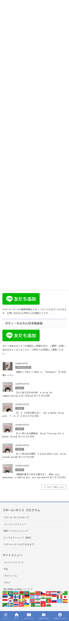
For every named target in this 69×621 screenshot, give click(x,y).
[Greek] (32, 596)
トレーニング (29, 618)
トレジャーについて (14, 562)
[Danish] (49, 592)
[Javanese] (5, 600)
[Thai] (16, 604)
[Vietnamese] (43, 604)
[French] (21, 596)
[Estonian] (5, 596)
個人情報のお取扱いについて (18, 589)
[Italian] (59, 596)
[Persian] (38, 600)
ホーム (16, 618)
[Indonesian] (54, 596)
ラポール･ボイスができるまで (19, 544)
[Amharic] (5, 592)
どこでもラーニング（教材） (18, 537)
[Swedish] (10, 604)
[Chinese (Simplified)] (38, 592)
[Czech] (43, 592)
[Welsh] (49, 604)
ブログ (19, 388)
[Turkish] (21, 604)
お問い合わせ (43, 618)
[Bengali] (27, 592)
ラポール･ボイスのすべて (16, 517)
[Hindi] (43, 596)
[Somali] (59, 600)
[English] (59, 592)
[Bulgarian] (32, 592)
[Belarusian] (21, 592)
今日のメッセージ (60, 618)
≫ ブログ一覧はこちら (54, 487)
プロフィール (10, 575)
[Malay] (16, 600)
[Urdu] (32, 604)
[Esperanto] (65, 592)
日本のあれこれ (23, 367)
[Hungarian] (49, 596)
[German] (27, 596)
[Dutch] (54, 592)
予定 (6, 569)
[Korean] (10, 600)
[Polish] (43, 600)
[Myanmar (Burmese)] (21, 600)
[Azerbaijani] (16, 592)
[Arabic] (10, 592)
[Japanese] (65, 596)
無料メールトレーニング (16, 530)
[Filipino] (10, 596)
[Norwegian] (32, 600)
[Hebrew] (38, 596)
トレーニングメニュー (15, 524)
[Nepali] (27, 600)
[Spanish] (65, 600)
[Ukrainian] (27, 604)
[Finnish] (16, 596)
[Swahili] (5, 604)
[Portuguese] (49, 600)
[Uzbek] (38, 604)
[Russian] (54, 600)
